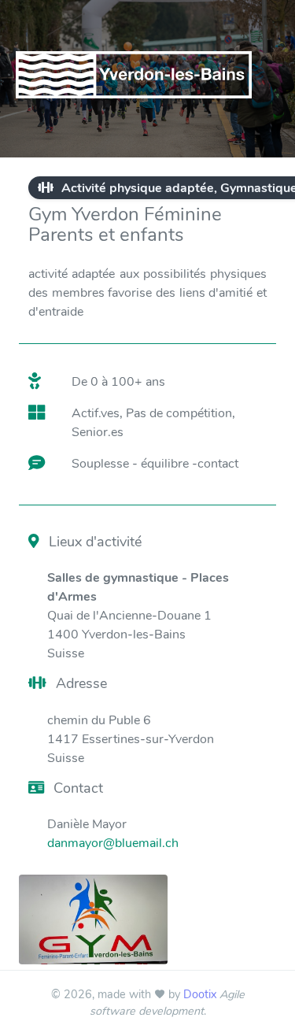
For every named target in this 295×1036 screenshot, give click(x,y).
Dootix (199, 994)
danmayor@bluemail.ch (113, 843)
